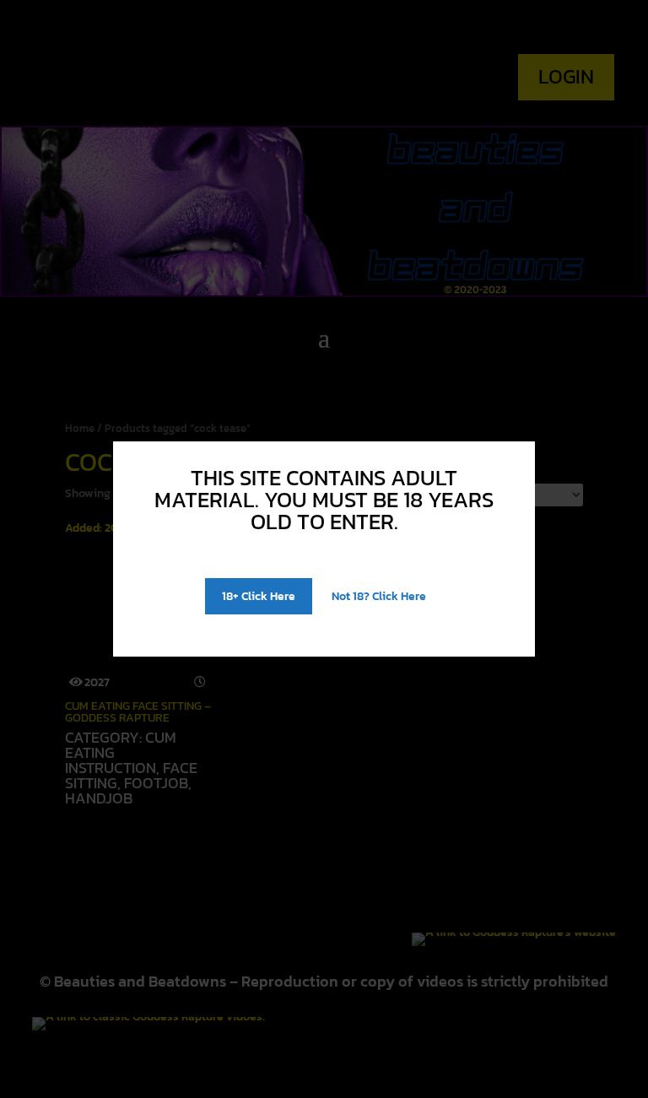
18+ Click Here (258, 596)
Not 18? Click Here (379, 596)
